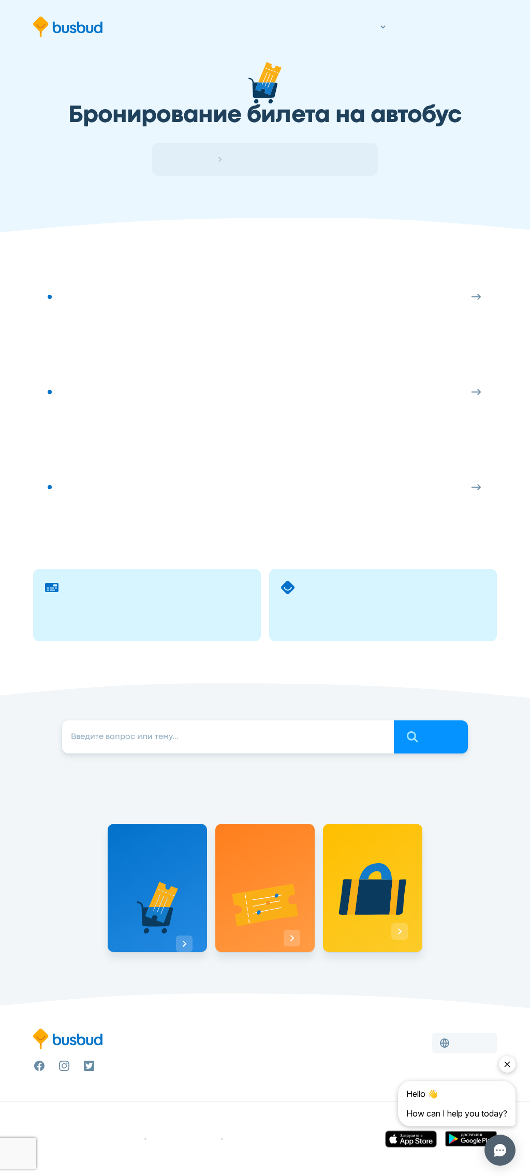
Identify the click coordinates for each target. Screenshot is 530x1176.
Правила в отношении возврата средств (288, 1138)
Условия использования (104, 1138)
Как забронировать (265, 355)
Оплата (265, 259)
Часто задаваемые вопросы (265, 450)
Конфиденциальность (184, 1138)
